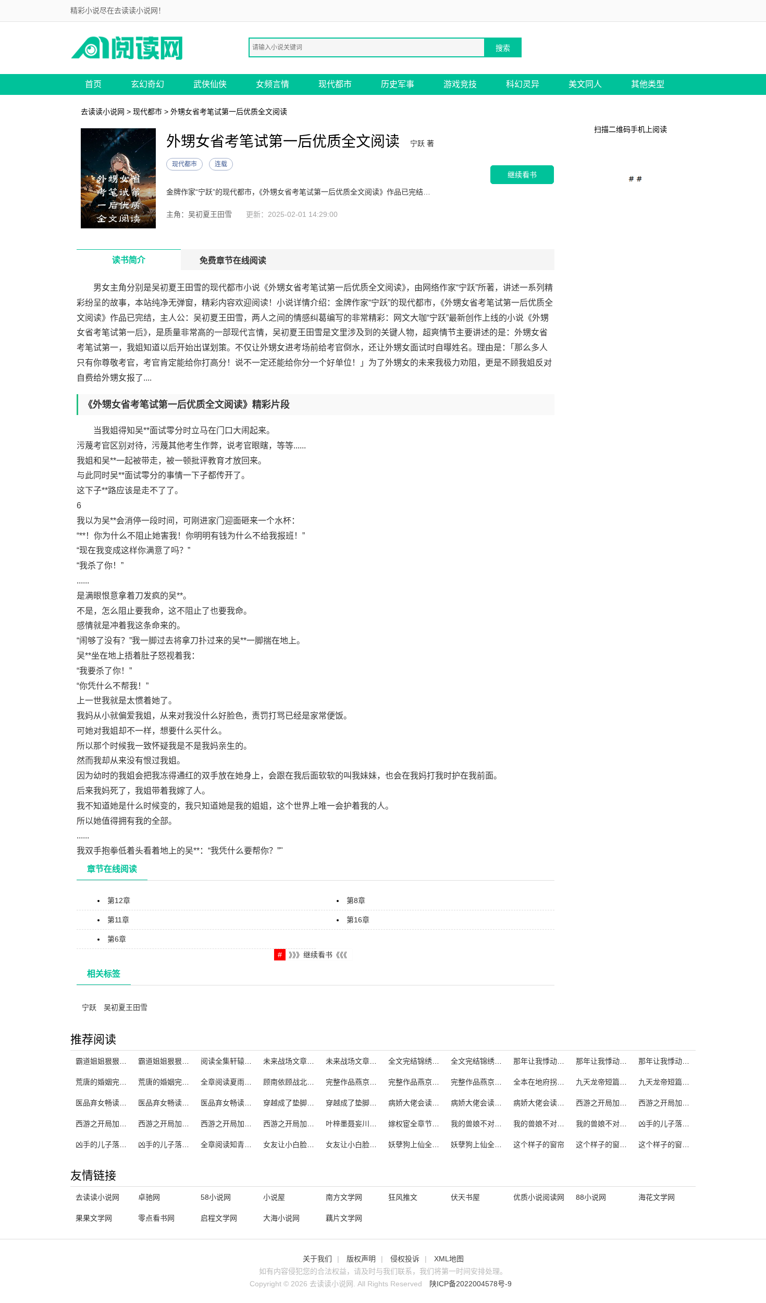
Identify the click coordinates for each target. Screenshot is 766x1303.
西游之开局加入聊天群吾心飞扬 (127, 1123)
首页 (93, 84)
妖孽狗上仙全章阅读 (421, 1144)
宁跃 (89, 1007)
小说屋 (274, 1197)
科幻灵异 (522, 84)
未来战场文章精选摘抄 (362, 1061)
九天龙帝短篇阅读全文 (674, 1082)
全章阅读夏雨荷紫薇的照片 (244, 1082)
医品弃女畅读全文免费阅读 (244, 1103)
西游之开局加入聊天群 (237, 1123)
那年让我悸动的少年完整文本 (685, 1061)
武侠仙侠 (210, 84)
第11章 (118, 920)
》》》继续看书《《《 (318, 955)
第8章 (356, 900)
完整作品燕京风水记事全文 (369, 1082)
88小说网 (591, 1197)
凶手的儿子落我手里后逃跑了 (685, 1123)
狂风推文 (402, 1197)
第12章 (118, 900)
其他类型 (647, 84)
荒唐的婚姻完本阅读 (171, 1082)
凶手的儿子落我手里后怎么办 (185, 1144)
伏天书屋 (465, 1197)
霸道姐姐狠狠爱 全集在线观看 (186, 1061)
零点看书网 (156, 1218)
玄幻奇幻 (147, 84)
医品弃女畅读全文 (105, 1103)
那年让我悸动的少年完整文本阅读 (630, 1061)
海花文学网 (656, 1197)
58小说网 (216, 1197)
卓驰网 (149, 1197)
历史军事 (397, 84)
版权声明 (361, 1259)
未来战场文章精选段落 (299, 1061)
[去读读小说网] (127, 47)
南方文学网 (344, 1197)
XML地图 (449, 1259)
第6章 (116, 939)
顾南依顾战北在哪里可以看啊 (310, 1082)
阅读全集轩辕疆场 (230, 1061)
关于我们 (317, 1259)
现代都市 (335, 84)
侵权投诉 (404, 1259)
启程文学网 (219, 1218)
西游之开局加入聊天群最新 (182, 1123)
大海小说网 (281, 1218)
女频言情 (272, 84)
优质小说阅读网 (538, 1197)
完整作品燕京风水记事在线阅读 (502, 1082)
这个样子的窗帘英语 (608, 1144)
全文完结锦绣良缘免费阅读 (494, 1061)
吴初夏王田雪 (125, 1007)
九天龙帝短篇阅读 (605, 1082)
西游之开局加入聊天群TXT (306, 1123)
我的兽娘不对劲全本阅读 (491, 1123)
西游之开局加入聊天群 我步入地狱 (694, 1103)
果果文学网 (94, 1218)
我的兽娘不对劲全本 (546, 1123)
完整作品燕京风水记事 (424, 1082)
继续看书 (522, 174)
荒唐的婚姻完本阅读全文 (116, 1082)
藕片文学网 (344, 1218)
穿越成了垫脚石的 (355, 1103)
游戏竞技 (460, 84)
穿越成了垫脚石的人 (296, 1103)
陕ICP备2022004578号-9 (470, 1284)
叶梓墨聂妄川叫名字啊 (362, 1123)
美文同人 (585, 84)
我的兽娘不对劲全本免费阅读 (623, 1123)
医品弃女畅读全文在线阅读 (182, 1103)
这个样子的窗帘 (538, 1144)
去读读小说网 (103, 111)
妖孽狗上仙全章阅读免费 (491, 1144)
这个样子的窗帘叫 (667, 1144)
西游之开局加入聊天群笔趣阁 (623, 1103)
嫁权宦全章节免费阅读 (424, 1123)
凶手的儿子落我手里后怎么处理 (127, 1144)
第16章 (358, 920)
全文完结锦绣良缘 (417, 1061)
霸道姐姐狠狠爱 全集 (109, 1061)
